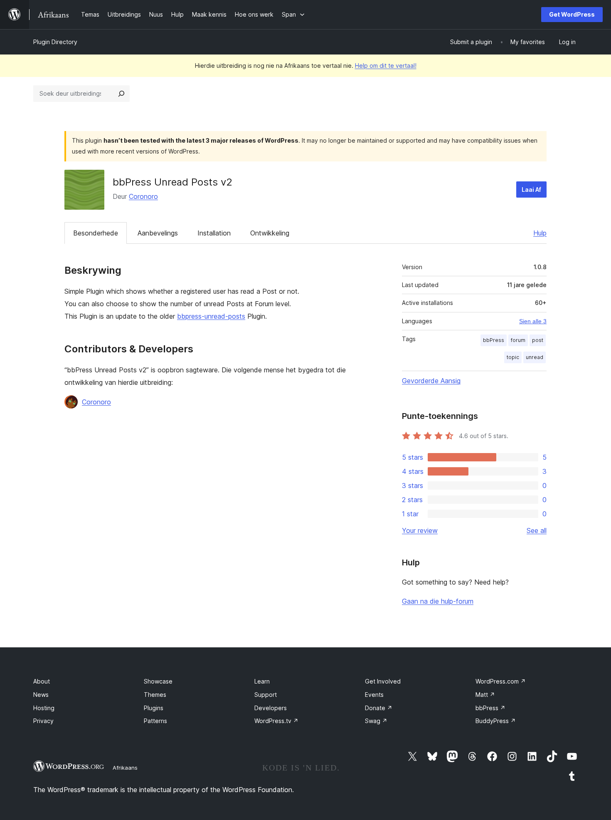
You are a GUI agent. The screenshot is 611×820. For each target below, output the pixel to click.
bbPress (493, 340)
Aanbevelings (158, 233)
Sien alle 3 (533, 321)
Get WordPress (572, 14)
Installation (214, 233)
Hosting (43, 707)
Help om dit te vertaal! (385, 65)
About (41, 681)
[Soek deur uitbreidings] (121, 93)
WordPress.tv (276, 720)
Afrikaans (125, 767)
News (41, 694)
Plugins (153, 707)
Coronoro (143, 196)
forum (518, 340)
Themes (155, 694)
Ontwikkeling (269, 233)
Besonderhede (95, 233)
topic (513, 357)
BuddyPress (495, 720)
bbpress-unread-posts (211, 316)
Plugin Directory (55, 41)
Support (265, 694)
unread (534, 357)
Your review (420, 530)
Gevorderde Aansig (431, 381)
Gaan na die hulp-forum (437, 601)
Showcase (158, 681)
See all (537, 530)
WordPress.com (500, 681)
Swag (376, 720)
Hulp (540, 233)
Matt (485, 694)
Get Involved (383, 681)
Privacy (43, 720)
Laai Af (531, 189)
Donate (378, 707)
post (537, 340)
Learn (262, 681)
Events (374, 694)
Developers (270, 707)
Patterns (155, 720)
